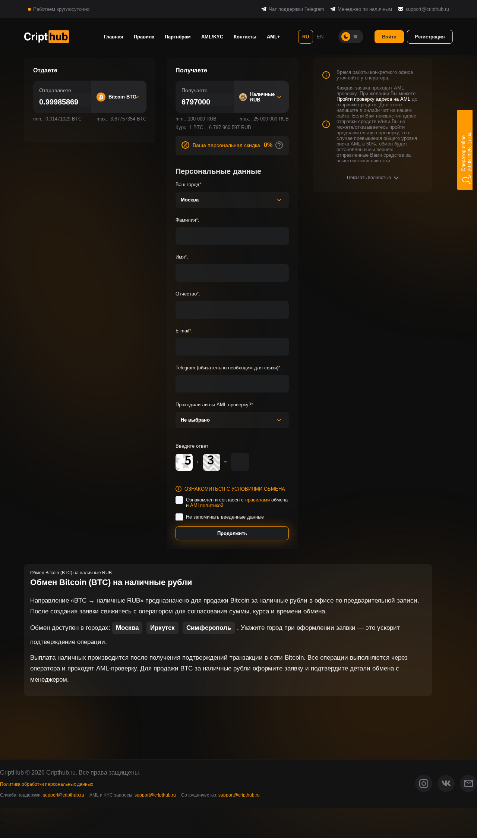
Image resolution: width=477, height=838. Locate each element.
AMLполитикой (206, 505)
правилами (257, 500)
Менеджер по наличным (365, 9)
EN (320, 37)
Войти (389, 37)
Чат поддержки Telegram (296, 9)
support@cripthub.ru (427, 9)
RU (305, 37)
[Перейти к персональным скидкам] (279, 145)
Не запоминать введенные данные (225, 517)
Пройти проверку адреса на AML (373, 99)
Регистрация (430, 37)
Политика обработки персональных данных (46, 784)
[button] (372, 177)
